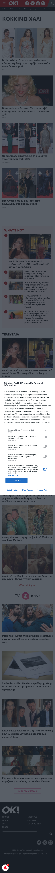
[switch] (45, 437)
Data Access (27, 490)
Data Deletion (12, 490)
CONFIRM (16, 480)
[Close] (49, 383)
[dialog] (27, 436)
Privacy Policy (42, 490)
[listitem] (27, 431)
